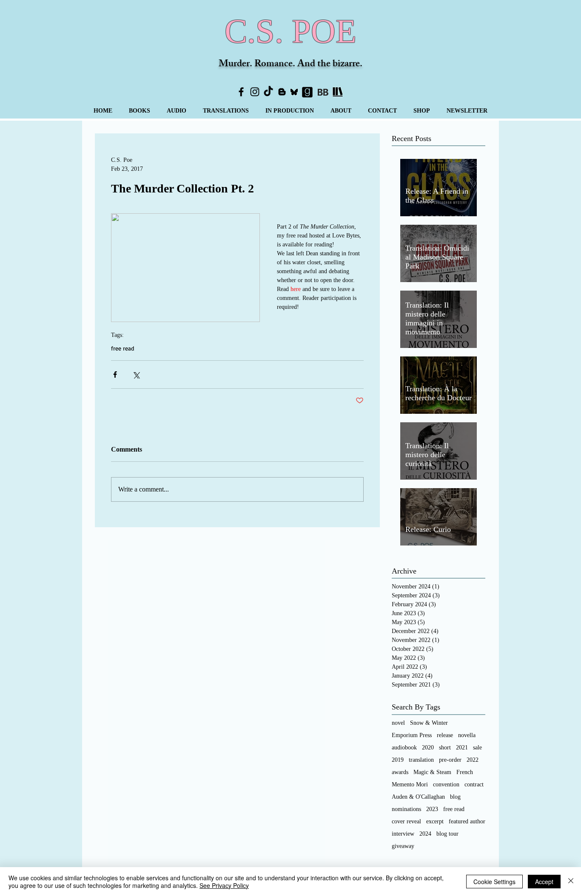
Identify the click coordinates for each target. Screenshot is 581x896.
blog (455, 797)
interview (403, 834)
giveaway (403, 846)
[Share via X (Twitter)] (136, 374)
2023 (432, 809)
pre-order (450, 760)
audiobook (404, 747)
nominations (406, 809)
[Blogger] (282, 92)
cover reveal (406, 821)
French (464, 772)
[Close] (571, 881)
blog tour (447, 834)
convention (446, 784)
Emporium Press (412, 735)
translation (421, 760)
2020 (428, 747)
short (445, 747)
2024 (425, 834)
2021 (462, 747)
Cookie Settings (494, 881)
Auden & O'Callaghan (418, 797)
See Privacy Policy (224, 885)
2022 (472, 760)
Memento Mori (410, 784)
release (445, 735)
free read (122, 348)
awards (400, 772)
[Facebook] (241, 92)
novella (467, 735)
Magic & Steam (432, 772)
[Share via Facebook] (115, 374)
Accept (544, 881)
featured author (467, 821)
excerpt (435, 821)
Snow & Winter (429, 723)
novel (398, 723)
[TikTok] (268, 92)
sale (477, 747)
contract (474, 784)
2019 (398, 760)
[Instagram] (255, 92)
